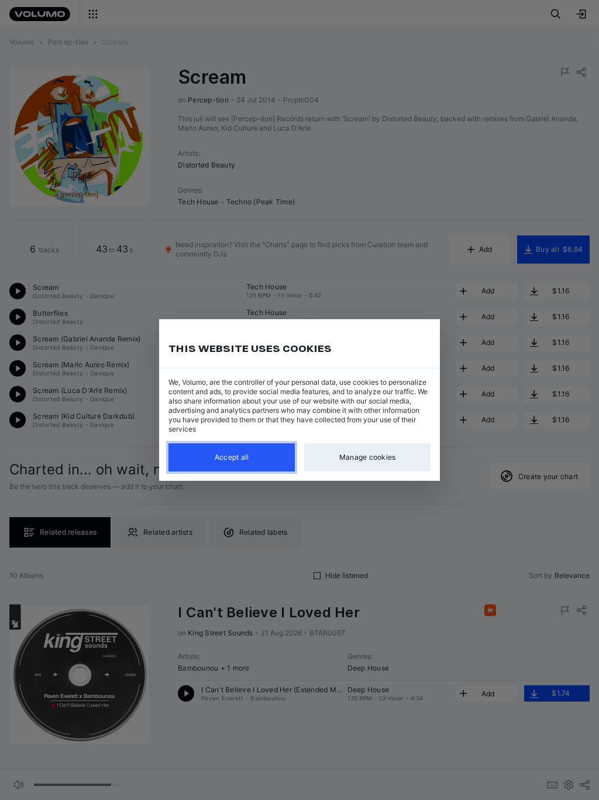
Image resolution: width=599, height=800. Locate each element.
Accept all (232, 457)
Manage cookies (367, 457)
